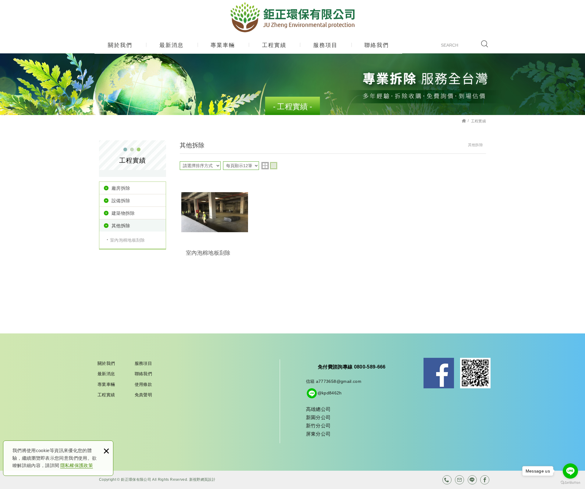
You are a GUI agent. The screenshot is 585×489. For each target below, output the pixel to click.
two (265, 165)
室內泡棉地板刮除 (127, 240)
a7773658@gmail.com (338, 381)
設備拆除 (121, 200)
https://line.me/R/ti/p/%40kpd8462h (472, 479)
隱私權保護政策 (76, 465)
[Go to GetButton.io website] (570, 483)
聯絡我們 (376, 45)
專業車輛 (223, 45)
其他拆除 (121, 225)
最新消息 (171, 45)
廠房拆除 (121, 188)
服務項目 (325, 45)
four (273, 165)
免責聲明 (143, 394)
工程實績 (274, 45)
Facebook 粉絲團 (439, 373)
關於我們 (120, 45)
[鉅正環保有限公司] (292, 17)
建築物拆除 (123, 213)
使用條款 (143, 384)
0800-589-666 (447, 479)
